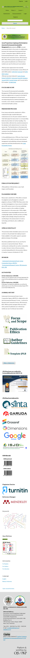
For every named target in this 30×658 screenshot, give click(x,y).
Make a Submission (9, 363)
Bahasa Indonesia (7, 581)
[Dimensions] (15, 430)
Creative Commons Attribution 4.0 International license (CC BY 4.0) (15, 638)
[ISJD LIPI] (15, 449)
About (13, 10)
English (4, 579)
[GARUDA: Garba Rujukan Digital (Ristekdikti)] (15, 416)
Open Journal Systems (8, 588)
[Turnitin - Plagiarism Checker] (15, 494)
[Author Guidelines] (15, 345)
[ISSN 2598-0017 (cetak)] (7, 466)
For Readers (5, 564)
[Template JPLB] (15, 355)
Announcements (16, 13)
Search (15, 23)
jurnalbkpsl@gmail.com (13, 628)
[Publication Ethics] (15, 334)
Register (15, 17)
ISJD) (7, 80)
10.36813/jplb (12, 82)
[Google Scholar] (15, 440)
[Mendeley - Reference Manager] (15, 504)
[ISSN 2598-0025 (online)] (7, 476)
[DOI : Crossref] (10, 424)
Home (7, 10)
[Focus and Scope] (15, 323)
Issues (20, 10)
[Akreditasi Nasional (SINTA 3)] (15, 391)
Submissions (6, 13)
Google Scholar (13, 80)
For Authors (5, 566)
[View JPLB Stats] (9, 554)
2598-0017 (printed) (17, 72)
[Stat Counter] (5, 539)
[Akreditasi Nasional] (15, 409)
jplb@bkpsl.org (7, 629)
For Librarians (5, 569)
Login (25, 13)
